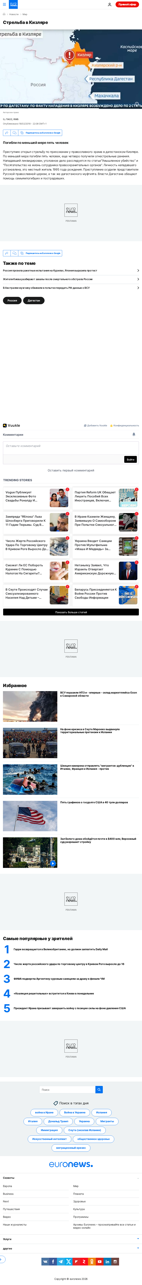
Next (6, 1201)
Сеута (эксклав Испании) (84, 1130)
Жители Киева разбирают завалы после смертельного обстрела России (47, 279)
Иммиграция (49, 1130)
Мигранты (107, 1121)
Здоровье (79, 1201)
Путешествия (11, 1209)
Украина (84, 1121)
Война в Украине (74, 1112)
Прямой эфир (127, 4)
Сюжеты (8, 1177)
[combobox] (71, 1089)
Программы (81, 1216)
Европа (7, 1186)
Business (8, 1193)
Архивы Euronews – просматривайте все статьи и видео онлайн (104, 1226)
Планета (78, 1193)
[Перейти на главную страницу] (13, 4)
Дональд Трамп (58, 1121)
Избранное (15, 685)
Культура (79, 1209)
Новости (13, 14)
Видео (7, 1216)
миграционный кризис (71, 1147)
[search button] (99, 1089)
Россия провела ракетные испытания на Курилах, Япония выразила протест (50, 270)
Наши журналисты (15, 1224)
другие (7, 1248)
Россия (12, 300)
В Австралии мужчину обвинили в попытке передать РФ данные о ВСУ (46, 287)
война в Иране (44, 1112)
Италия (33, 1121)
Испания (101, 1112)
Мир (25, 14)
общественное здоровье (93, 1138)
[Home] (4, 14)
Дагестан (34, 300)
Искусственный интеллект (49, 1138)
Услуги (7, 1239)
